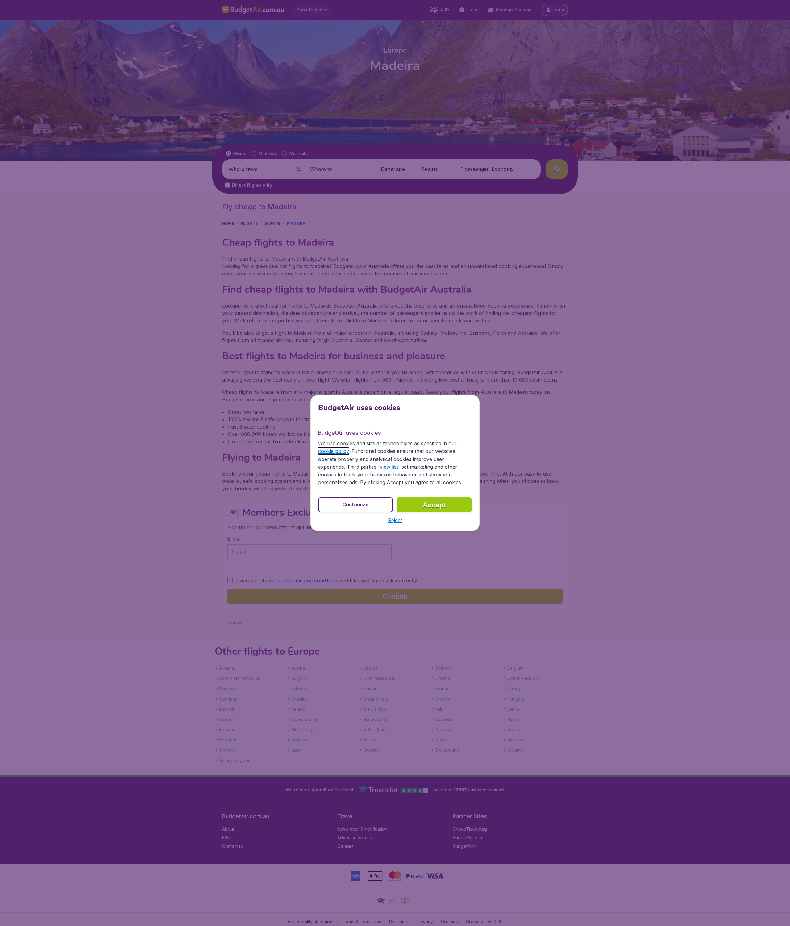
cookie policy (333, 451)
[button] (395, 520)
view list (389, 467)
